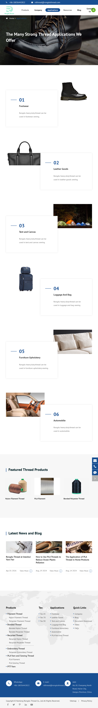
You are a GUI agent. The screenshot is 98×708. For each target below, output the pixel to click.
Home (11, 18)
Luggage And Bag (62, 294)
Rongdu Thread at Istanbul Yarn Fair (18, 558)
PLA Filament (39, 498)
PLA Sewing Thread (17, 663)
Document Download (83, 621)
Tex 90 (43, 621)
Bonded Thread (14, 624)
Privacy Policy (86, 701)
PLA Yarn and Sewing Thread (20, 655)
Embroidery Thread (16, 648)
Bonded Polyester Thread (74, 498)
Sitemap (73, 701)
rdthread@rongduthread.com (47, 2)
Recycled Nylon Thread (18, 639)
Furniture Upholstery (29, 357)
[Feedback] (95, 472)
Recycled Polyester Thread (19, 642)
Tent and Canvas (27, 231)
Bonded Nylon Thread (18, 628)
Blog (77, 617)
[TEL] (95, 466)
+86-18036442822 (17, 2)
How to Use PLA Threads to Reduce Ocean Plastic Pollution (48, 559)
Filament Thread (14, 613)
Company (78, 614)
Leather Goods (61, 168)
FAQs (77, 628)
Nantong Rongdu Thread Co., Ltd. (29, 701)
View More (24, 571)
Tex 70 (43, 617)
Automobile (59, 420)
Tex (41, 607)
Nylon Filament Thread (14, 498)
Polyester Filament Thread (19, 621)
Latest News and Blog (25, 533)
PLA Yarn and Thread (60, 635)
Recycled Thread (14, 635)
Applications (21, 18)
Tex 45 (43, 614)
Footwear (24, 106)
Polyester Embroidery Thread (20, 652)
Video (77, 624)
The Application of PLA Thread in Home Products (77, 558)
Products (11, 607)
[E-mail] (95, 460)
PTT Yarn (11, 666)
